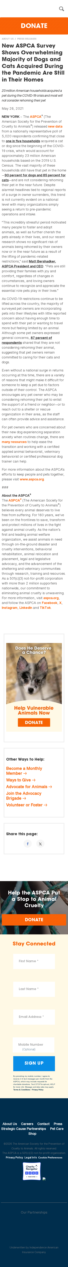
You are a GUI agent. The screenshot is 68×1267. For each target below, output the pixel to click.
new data (55, 126)
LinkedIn (25, 607)
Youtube (34, 1190)
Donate (34, 26)
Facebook (49, 603)
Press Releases (26, 39)
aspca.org (51, 598)
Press (58, 1123)
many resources (14, 442)
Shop (32, 1133)
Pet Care (56, 1128)
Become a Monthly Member (24, 770)
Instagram (9, 607)
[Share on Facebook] (28, 844)
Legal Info (30, 1157)
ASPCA (35, 116)
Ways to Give (18, 780)
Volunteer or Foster (24, 805)
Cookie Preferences (50, 1157)
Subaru (34, 1224)
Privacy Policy (37, 1089)
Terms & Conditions (21, 1089)
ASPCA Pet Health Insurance (34, 1239)
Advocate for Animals (26, 787)
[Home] (35, 9)
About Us (8, 39)
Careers (27, 1123)
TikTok (45, 607)
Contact (43, 1123)
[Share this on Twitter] (40, 844)
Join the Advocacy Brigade (23, 795)
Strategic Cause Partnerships (23, 1128)
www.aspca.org (32, 479)
